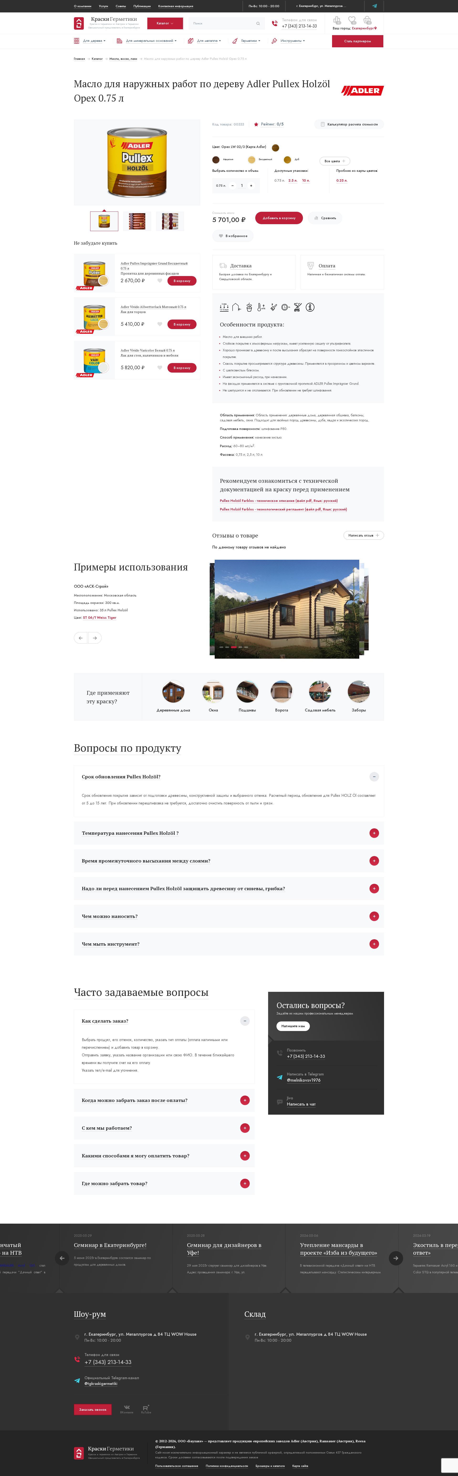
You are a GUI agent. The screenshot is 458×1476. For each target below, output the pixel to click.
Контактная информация (175, 6)
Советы (121, 6)
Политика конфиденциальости (227, 1466)
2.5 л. (292, 180)
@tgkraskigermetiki (100, 1383)
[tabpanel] (287, 609)
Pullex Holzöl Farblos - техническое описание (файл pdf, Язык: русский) (279, 500)
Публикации (142, 6)
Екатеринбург (363, 28)
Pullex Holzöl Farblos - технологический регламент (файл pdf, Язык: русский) (283, 509)
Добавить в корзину (279, 218)
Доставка (241, 265)
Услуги (103, 6)
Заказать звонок (92, 1409)
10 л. (306, 180)
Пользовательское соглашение (176, 1466)
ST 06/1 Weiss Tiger (99, 617)
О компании (82, 6)
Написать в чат (301, 1104)
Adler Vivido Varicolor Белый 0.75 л (148, 350)
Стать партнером (357, 41)
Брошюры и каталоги (270, 1466)
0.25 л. (342, 180)
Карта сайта (300, 1466)
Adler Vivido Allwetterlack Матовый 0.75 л (153, 306)
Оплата (327, 265)
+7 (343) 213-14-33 (299, 26)
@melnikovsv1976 (304, 1080)
